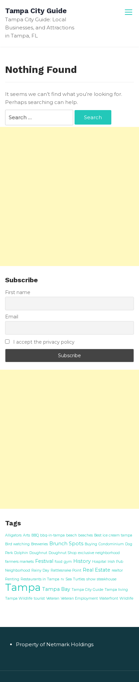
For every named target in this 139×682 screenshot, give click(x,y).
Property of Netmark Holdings (54, 644)
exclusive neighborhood (99, 553)
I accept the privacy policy (43, 342)
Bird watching (17, 544)
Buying (91, 544)
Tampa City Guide (36, 10)
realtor (117, 570)
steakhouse (106, 579)
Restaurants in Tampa (40, 579)
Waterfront (108, 598)
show (90, 579)
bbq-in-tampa (52, 535)
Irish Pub (115, 561)
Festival (44, 561)
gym (68, 561)
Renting (12, 579)
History (82, 561)
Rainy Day (40, 570)
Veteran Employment (79, 598)
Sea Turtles (75, 579)
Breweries (39, 544)
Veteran (52, 598)
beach (71, 535)
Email (11, 317)
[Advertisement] (69, 196)
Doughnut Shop (63, 553)
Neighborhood (17, 570)
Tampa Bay (56, 589)
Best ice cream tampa (113, 535)
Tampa (23, 587)
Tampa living (116, 589)
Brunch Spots (66, 544)
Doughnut (38, 553)
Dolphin (21, 553)
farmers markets (19, 561)
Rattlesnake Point (66, 570)
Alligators (13, 535)
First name (17, 292)
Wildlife (126, 598)
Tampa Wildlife (18, 598)
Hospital (99, 561)
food (58, 561)
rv (62, 579)
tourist (39, 598)
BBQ (35, 535)
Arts (26, 535)
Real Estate (96, 570)
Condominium (111, 544)
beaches (85, 535)
